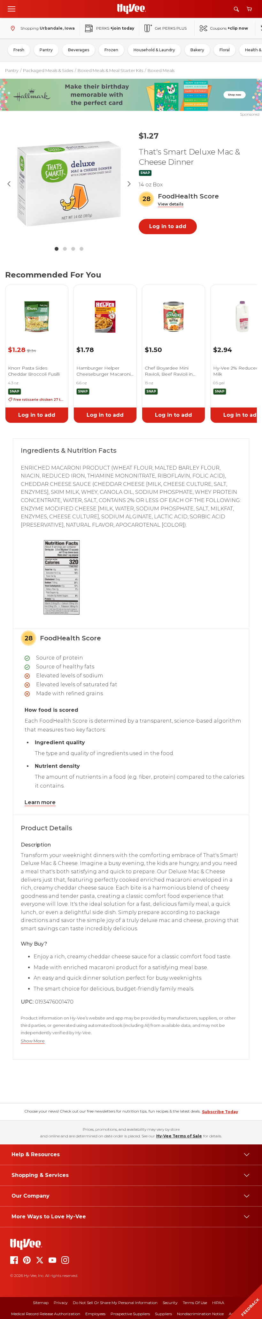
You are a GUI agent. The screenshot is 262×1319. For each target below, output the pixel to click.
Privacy (61, 1302)
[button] (170, 204)
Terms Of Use (195, 1302)
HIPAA (218, 1302)
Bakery (197, 49)
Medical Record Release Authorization (45, 1313)
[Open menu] (11, 8)
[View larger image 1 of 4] (69, 184)
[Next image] (129, 184)
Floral (225, 49)
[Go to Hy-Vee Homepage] (131, 9)
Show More (33, 1041)
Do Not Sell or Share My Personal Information (115, 1302)
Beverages (78, 49)
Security (170, 1302)
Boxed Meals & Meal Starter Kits (110, 70)
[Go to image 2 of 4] (65, 249)
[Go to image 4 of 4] (81, 249)
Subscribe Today (220, 1111)
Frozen (111, 49)
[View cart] (249, 9)
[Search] (236, 9)
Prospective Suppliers (130, 1313)
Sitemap (41, 1302)
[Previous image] (9, 184)
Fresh (18, 49)
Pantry (46, 49)
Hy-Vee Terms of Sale (179, 1136)
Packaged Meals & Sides (48, 70)
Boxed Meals (161, 70)
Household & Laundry (154, 49)
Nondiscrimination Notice (200, 1313)
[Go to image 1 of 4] (56, 249)
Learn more (40, 802)
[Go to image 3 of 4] (73, 249)
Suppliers (163, 1313)
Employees (95, 1313)
